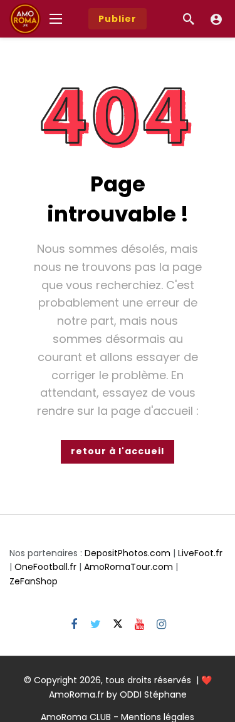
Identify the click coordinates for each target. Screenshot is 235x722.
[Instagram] (161, 625)
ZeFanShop (33, 581)
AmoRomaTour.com (128, 567)
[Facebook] (73, 625)
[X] (117, 625)
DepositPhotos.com (127, 553)
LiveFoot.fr (200, 553)
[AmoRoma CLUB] (216, 18)
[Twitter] (95, 625)
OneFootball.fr (45, 567)
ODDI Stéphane (153, 694)
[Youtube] (139, 625)
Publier (117, 19)
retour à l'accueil (117, 451)
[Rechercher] (188, 18)
